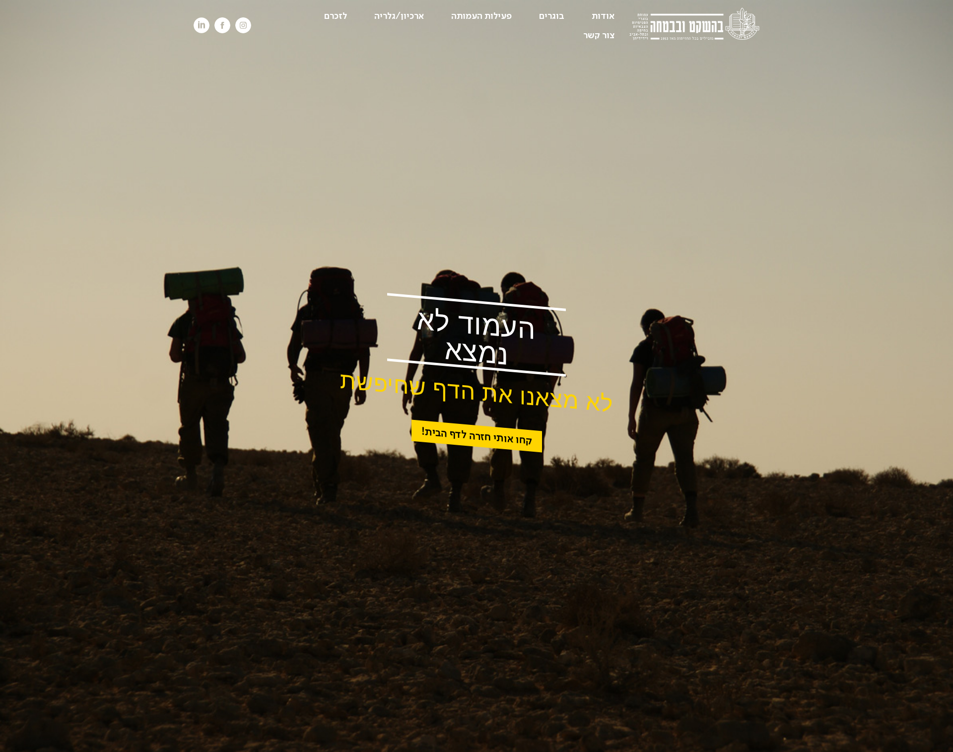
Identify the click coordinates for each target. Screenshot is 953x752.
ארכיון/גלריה (399, 16)
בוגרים (551, 16)
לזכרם (335, 16)
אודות (603, 16)
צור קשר (598, 35)
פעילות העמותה (481, 16)
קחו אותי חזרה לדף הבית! (476, 436)
